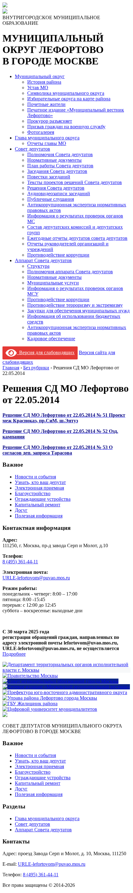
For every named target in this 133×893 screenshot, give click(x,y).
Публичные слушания (50, 199)
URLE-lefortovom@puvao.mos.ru (36, 577)
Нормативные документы (54, 160)
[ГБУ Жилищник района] (30, 703)
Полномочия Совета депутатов (60, 154)
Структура (38, 266)
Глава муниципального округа (47, 137)
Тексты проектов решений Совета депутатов (74, 182)
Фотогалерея (40, 132)
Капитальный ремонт (37, 504)
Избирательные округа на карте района (68, 98)
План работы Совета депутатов (60, 165)
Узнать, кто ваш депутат (40, 482)
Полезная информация (38, 515)
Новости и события (35, 476)
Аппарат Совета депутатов (43, 260)
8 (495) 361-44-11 (20, 561)
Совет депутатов (32, 149)
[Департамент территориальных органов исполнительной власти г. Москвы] (66, 670)
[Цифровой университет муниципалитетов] (49, 709)
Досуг (21, 510)
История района (44, 82)
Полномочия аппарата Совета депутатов (70, 271)
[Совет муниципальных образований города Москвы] (60, 681)
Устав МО (37, 87)
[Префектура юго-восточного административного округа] (64, 692)
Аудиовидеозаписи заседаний (58, 193)
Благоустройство (32, 493)
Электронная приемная (39, 487)
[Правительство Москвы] (30, 675)
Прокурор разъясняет (49, 121)
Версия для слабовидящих (46, 352)
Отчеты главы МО (46, 143)
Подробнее (14, 654)
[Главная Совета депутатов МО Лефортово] (4, 12)
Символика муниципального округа (65, 93)
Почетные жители (46, 104)
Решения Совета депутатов (55, 188)
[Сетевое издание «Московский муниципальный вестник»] (66, 686)
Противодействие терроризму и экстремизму (75, 305)
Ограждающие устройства (43, 499)
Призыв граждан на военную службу (66, 126)
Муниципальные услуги (53, 282)
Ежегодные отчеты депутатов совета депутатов (77, 238)
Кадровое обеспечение (51, 338)
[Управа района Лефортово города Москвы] (49, 698)
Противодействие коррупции (58, 254)
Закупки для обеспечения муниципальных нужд (78, 310)
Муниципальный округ (40, 76)
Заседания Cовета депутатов (57, 171)
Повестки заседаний (48, 176)
